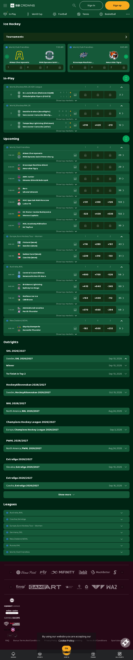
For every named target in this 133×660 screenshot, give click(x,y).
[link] (22, 5)
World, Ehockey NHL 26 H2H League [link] (26, 87)
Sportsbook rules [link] (119, 640)
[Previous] (7, 57)
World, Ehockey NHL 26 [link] (20, 105)
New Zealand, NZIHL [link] (19, 320)
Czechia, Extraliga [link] (18, 519)
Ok (66, 648)
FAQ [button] (7, 640)
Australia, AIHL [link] (16, 266)
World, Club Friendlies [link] (20, 147)
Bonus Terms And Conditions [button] (26, 640)
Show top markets (64, 100)
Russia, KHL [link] (15, 545)
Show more (64, 495)
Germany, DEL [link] (16, 532)
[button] (66, 87)
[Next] (126, 57)
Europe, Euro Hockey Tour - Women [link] (26, 236)
